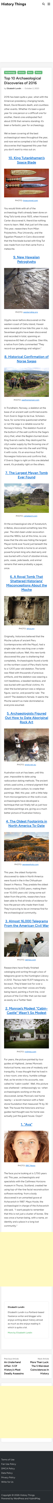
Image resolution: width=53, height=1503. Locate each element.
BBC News (30, 1165)
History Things (13, 4)
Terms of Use (7, 1459)
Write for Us (7, 1482)
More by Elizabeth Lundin (20, 1332)
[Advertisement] (26, 36)
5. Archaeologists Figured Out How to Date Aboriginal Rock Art (26, 717)
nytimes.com (30, 1052)
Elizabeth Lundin (14, 88)
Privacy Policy (8, 1477)
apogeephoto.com (30, 864)
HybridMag (34, 1498)
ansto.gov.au (30, 764)
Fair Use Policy (8, 1464)
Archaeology (10, 72)
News (30, 72)
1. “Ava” (26, 1124)
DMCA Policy (8, 1468)
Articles (22, 72)
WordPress (19, 1498)
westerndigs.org (30, 312)
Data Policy (7, 1473)
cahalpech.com (30, 516)
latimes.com (30, 960)
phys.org (30, 628)
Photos (38, 72)
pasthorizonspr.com (30, 400)
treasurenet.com (30, 200)
